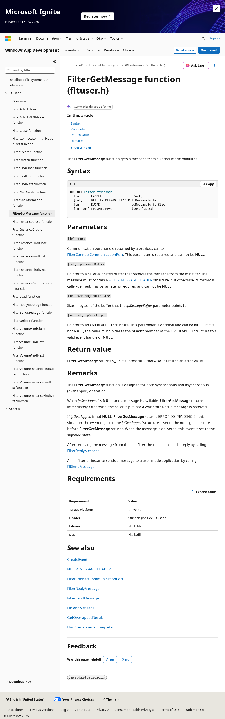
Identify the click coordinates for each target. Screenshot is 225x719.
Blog (63, 710)
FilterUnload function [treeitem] (28, 321)
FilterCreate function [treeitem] (27, 152)
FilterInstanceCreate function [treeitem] (27, 232)
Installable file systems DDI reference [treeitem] (29, 82)
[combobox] (30, 70)
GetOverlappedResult (85, 617)
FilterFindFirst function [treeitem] (29, 176)
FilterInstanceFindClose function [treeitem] (29, 245)
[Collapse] (54, 61)
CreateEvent (77, 559)
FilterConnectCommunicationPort (95, 254)
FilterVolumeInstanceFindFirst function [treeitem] (33, 385)
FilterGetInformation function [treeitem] (27, 203)
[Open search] (203, 38)
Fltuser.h (156, 65)
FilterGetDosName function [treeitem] (32, 192)
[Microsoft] (8, 38)
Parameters (79, 129)
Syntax (75, 123)
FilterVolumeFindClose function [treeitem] (28, 331)
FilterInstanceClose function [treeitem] (33, 221)
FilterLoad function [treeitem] (26, 296)
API (81, 65)
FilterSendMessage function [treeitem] (33, 312)
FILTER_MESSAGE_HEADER (130, 280)
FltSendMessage (80, 466)
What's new (185, 50)
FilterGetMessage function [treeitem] (32, 213)
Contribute (83, 710)
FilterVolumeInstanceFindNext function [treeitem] (33, 398)
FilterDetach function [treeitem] (27, 160)
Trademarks (193, 710)
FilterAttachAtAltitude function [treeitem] (28, 120)
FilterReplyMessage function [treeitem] (33, 304)
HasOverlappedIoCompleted (91, 627)
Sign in (214, 38)
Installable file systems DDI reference (116, 65)
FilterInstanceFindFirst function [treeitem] (28, 259)
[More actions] (214, 65)
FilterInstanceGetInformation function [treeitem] (32, 286)
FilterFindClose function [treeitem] (29, 168)
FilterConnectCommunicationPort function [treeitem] (32, 141)
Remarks (77, 141)
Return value (80, 135)
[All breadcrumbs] (71, 65)
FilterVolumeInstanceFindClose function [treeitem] (33, 371)
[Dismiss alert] (216, 8)
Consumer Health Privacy (132, 710)
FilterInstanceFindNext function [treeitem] (29, 272)
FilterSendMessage (83, 598)
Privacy (101, 710)
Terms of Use (169, 710)
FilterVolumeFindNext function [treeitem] (28, 358)
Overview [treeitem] (19, 101)
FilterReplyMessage (83, 450)
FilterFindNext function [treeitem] (29, 184)
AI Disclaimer (13, 710)
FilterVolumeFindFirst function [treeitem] (28, 345)
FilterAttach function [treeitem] (27, 109)
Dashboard (209, 50)
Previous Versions (41, 710)
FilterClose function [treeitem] (26, 131)
